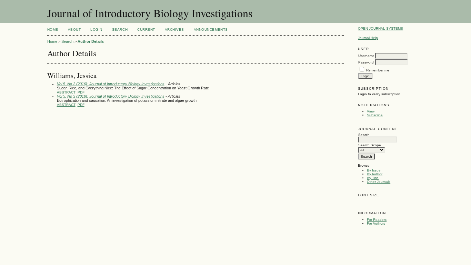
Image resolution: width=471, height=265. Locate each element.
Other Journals (378, 182)
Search (120, 29)
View (370, 111)
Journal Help (368, 38)
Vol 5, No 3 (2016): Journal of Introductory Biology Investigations (110, 96)
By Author (374, 174)
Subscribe (375, 115)
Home (52, 29)
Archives (174, 29)
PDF (81, 92)
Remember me (377, 70)
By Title (373, 178)
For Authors (376, 223)
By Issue (374, 170)
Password (366, 62)
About (74, 29)
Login (96, 29)
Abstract (66, 92)
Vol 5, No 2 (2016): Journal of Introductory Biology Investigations (110, 84)
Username (366, 56)
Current (146, 29)
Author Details (91, 41)
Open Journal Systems (380, 28)
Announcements (211, 29)
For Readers (377, 220)
